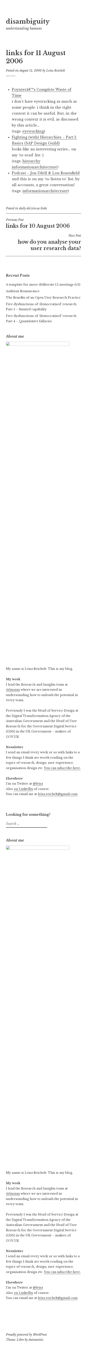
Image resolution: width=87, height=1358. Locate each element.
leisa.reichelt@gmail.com (57, 794)
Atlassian (13, 690)
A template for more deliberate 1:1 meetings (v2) (43, 284)
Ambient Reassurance (22, 291)
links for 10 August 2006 (38, 223)
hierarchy (31, 161)
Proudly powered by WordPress (26, 1334)
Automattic (35, 1340)
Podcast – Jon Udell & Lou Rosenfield (46, 173)
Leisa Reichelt (55, 70)
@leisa (38, 783)
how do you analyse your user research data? (49, 242)
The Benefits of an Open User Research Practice (43, 297)
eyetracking (33, 131)
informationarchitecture (34, 167)
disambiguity (28, 21)
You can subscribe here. (62, 768)
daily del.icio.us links (33, 208)
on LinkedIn (23, 789)
